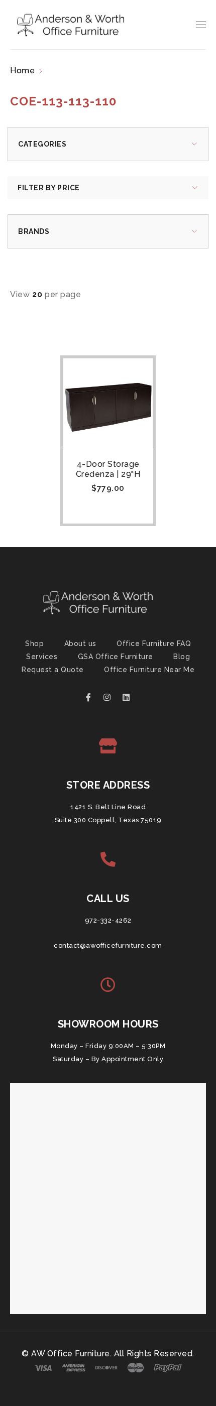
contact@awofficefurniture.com (108, 945)
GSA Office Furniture (115, 657)
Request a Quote (53, 670)
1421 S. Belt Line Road (108, 807)
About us (80, 644)
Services (41, 657)
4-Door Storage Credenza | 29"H (108, 469)
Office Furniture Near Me (149, 670)
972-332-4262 (108, 920)
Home (22, 70)
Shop (34, 644)
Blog (181, 657)
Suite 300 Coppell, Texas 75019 (108, 820)
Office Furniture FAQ (154, 644)
